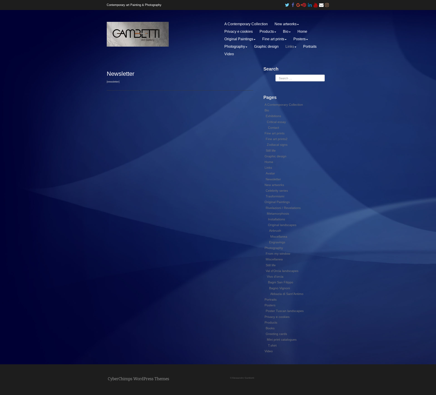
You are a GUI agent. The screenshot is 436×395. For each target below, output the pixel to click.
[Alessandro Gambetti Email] (321, 4)
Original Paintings (238, 39)
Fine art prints (273, 39)
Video (229, 54)
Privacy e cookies (238, 31)
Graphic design (266, 46)
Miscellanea (278, 236)
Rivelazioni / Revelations (283, 208)
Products (267, 31)
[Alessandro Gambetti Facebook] (293, 4)
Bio (285, 31)
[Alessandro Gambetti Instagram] (327, 4)
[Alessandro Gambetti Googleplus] (298, 4)
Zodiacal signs (277, 144)
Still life (271, 150)
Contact (273, 127)
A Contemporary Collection (246, 24)
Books (270, 328)
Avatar (270, 173)
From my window (278, 253)
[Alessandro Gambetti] (138, 34)
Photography (234, 46)
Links (289, 46)
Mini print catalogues (282, 339)
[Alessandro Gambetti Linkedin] (310, 4)
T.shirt (272, 345)
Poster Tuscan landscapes (285, 311)
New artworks (286, 24)
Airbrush (275, 230)
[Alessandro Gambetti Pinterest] (304, 4)
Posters (299, 39)
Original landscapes (282, 225)
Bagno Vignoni (279, 288)
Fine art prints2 (276, 139)
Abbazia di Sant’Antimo (286, 294)
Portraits (310, 46)
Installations (276, 219)
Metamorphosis (278, 213)
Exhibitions (273, 116)
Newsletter (273, 179)
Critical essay (276, 122)
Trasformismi (275, 196)
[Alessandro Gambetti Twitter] (287, 4)
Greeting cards (276, 334)
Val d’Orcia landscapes (282, 271)
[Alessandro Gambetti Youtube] (315, 4)
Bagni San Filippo (280, 282)
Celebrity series (277, 190)
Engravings (277, 242)
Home (302, 31)
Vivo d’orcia (275, 276)
